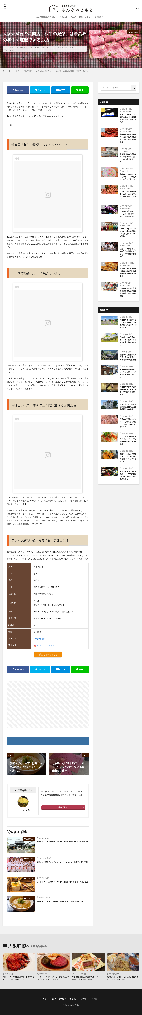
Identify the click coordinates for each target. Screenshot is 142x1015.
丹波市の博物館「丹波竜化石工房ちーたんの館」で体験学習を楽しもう (128, 390)
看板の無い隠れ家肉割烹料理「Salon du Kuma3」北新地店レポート (87, 978)
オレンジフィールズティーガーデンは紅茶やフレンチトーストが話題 (62, 882)
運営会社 (63, 999)
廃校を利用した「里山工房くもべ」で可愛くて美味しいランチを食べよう (128, 457)
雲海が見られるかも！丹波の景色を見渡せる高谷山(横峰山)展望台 (128, 357)
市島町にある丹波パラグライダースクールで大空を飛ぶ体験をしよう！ (128, 341)
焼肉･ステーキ (69, 47)
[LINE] (80, 90)
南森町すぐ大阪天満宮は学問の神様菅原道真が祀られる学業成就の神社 (62, 842)
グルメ (73, 17)
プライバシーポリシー (79, 999)
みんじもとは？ (49, 999)
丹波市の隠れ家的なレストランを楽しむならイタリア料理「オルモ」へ (128, 373)
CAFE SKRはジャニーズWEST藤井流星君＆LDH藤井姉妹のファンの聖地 (128, 232)
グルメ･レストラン (56, 47)
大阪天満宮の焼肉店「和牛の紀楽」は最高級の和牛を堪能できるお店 (62, 71)
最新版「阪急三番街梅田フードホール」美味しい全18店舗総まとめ (128, 158)
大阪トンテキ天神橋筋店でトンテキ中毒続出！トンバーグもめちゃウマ (18, 978)
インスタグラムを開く (46, 645)
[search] (133, 88)
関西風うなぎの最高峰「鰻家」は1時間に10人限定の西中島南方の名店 (128, 272)
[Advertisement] (47, 704)
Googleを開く (40, 639)
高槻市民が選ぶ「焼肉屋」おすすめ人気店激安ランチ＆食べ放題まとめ (128, 138)
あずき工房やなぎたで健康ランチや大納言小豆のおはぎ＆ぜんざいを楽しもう (128, 475)
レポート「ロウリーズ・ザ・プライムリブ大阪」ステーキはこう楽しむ (53, 978)
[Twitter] (40, 90)
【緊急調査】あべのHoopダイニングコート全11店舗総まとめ (128, 213)
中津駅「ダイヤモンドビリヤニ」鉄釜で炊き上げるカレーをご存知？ (122, 978)
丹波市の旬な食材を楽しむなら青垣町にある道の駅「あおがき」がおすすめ (128, 323)
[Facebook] (18, 90)
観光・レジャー (85, 17)
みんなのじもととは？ (46, 17)
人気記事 (64, 17)
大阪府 (16, 71)
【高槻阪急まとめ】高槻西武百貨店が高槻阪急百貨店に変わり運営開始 (128, 292)
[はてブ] (60, 90)
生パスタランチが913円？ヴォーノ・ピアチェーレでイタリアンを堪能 (128, 440)
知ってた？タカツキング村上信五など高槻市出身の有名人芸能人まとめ (128, 118)
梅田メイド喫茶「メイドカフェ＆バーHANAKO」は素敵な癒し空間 (62, 862)
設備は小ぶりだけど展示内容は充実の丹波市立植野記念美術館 (128, 406)
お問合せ (99, 17)
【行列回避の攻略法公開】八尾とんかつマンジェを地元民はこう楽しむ (128, 195)
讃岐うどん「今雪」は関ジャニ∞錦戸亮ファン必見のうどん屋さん (61, 901)
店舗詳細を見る (50, 655)
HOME (7, 71)
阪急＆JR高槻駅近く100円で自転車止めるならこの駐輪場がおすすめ (128, 252)
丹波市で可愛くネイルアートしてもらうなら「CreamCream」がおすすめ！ (128, 423)
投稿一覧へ (62, 807)
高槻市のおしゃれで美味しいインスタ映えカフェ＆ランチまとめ (128, 176)
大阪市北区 (41, 47)
